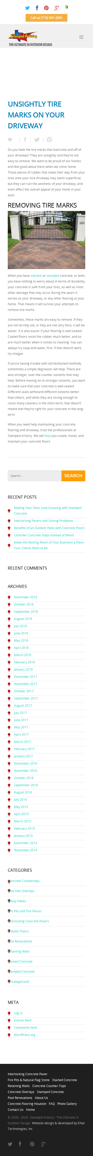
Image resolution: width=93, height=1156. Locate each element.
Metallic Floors (18, 931)
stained (35, 275)
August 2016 (23, 792)
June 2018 (21, 633)
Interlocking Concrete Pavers (28, 921)
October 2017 (24, 691)
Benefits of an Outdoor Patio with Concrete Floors (49, 528)
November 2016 (25, 770)
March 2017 (22, 742)
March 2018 (22, 655)
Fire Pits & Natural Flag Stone (29, 1078)
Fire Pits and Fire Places (25, 911)
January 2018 (23, 669)
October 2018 (24, 604)
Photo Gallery (67, 1102)
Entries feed (22, 1020)
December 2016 (25, 763)
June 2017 (21, 720)
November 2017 (25, 684)
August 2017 (23, 705)
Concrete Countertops (24, 881)
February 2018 (24, 662)
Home (30, 1108)
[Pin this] (48, 140)
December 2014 (25, 843)
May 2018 (21, 640)
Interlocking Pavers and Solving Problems (43, 520)
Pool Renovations (20, 941)
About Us (41, 1096)
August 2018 (23, 619)
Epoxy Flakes (17, 901)
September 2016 (26, 785)
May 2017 (21, 727)
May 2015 (21, 807)
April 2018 (21, 648)
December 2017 (25, 676)
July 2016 (20, 799)
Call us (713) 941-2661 (46, 17)
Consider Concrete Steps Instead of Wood (44, 535)
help (47, 436)
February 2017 (24, 749)
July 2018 (20, 626)
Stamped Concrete (21, 971)
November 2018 (25, 597)
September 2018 (26, 611)
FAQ (52, 1102)
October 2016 (24, 778)
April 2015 (21, 814)
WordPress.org (24, 1035)
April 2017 (21, 734)
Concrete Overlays (21, 891)
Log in (18, 1013)
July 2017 (20, 713)
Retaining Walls (19, 951)
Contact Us (16, 1108)
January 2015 (23, 835)
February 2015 (24, 828)
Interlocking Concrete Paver (28, 1072)
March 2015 (22, 821)
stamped (53, 275)
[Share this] (25, 140)
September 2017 (26, 698)
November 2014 (25, 850)
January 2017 (23, 756)
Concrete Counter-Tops (49, 1084)
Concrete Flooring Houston (27, 1102)
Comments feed (25, 1027)
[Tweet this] (37, 140)
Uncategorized (18, 981)
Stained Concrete (20, 961)
